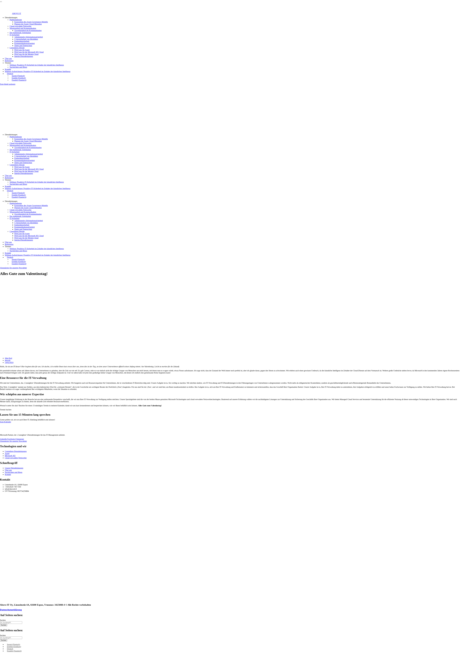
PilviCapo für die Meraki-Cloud (26, 171)
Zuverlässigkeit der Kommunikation (28, 148)
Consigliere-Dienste (17, 165)
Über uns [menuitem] (8, 59)
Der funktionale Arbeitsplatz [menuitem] (20, 33)
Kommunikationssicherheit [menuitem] (24, 43)
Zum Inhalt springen (7, 84)
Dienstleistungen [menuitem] (11, 18)
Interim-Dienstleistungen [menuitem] (23, 56)
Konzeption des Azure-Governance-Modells (31, 139)
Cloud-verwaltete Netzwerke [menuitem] (20, 26)
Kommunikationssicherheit (24, 160)
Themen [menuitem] (8, 63)
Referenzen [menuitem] (9, 61)
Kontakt (8, 186)
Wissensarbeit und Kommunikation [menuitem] (23, 28)
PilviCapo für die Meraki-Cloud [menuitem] (26, 54)
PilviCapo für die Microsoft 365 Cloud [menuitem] (29, 52)
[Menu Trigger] (1, 1)
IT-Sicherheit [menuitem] (14, 35)
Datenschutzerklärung (11, 609)
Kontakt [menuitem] (8, 69)
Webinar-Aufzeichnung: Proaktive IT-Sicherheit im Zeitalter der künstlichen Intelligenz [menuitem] (37, 71)
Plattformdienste (16, 137)
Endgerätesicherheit (21, 158)
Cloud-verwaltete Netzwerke (20, 143)
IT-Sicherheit (14, 152)
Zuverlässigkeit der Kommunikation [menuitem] (28, 30)
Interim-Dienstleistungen (23, 173)
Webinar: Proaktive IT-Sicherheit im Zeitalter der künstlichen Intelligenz (37, 182)
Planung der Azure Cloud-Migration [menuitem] (28, 24)
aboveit (7, 360)
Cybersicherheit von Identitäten (26, 156)
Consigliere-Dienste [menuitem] (17, 48)
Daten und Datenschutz (23, 163)
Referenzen (9, 178)
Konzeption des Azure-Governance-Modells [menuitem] (31, 22)
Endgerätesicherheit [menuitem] (21, 41)
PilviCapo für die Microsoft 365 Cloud (29, 169)
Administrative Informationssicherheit (28, 154)
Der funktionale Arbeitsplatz (20, 150)
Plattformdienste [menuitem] (16, 20)
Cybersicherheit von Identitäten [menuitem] (26, 39)
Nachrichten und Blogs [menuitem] (18, 67)
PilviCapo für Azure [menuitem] (22, 50)
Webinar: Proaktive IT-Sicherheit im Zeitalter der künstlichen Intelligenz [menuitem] (37, 65)
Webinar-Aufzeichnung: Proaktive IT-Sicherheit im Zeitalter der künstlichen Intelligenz (37, 188)
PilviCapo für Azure (22, 167)
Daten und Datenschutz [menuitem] (23, 46)
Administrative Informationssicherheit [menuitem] (28, 37)
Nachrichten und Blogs (18, 184)
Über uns (8, 176)
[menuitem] (9, 74)
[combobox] (11, 622)
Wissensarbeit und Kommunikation (23, 145)
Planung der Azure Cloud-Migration (28, 141)
